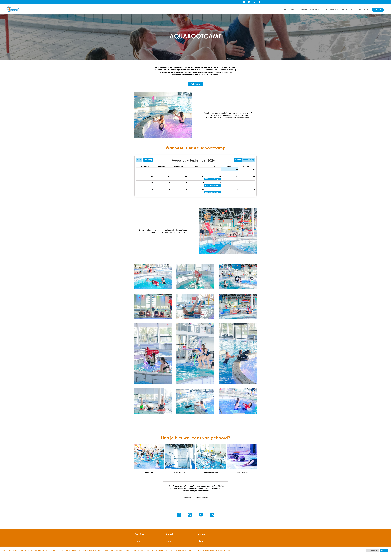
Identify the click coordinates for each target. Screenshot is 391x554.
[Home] (12, 9)
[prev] (137, 160)
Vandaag (148, 160)
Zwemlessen (314, 10)
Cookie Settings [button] (372, 550)
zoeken (378, 10)
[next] (140, 160)
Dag (252, 160)
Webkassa (195, 84)
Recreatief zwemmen (329, 10)
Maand (238, 160)
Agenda (292, 10)
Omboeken (344, 10)
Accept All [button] (384, 550)
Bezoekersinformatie (359, 10)
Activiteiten (302, 10)
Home (284, 10)
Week (245, 160)
